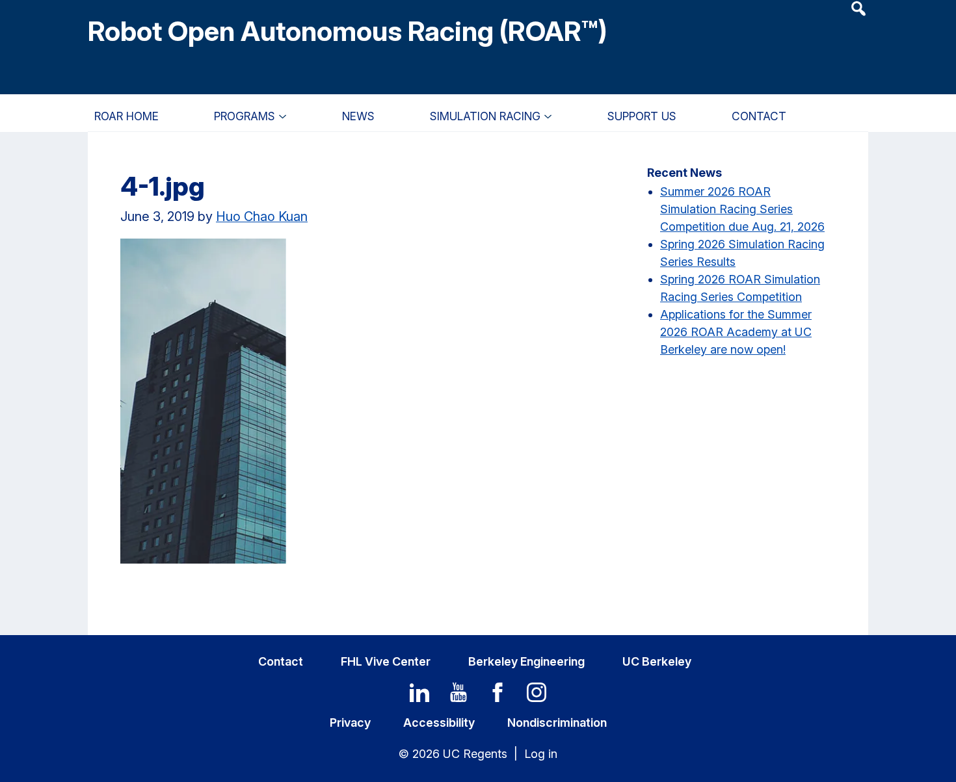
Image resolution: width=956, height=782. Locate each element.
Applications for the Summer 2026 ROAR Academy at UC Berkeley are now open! (736, 331)
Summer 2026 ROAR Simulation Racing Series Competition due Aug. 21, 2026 (742, 209)
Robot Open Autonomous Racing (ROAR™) (347, 30)
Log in (540, 754)
